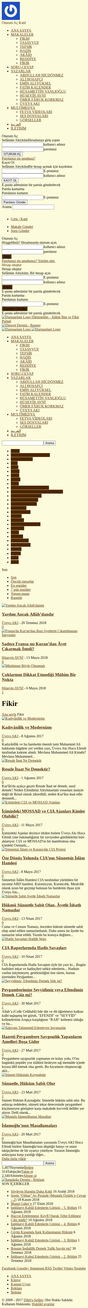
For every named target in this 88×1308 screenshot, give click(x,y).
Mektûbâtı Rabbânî (24, 500)
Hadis (15, 475)
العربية (16, 124)
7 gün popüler (21, 589)
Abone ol (30, 1176)
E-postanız (51, 171)
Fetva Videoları (22, 459)
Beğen (28, 1167)
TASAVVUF (29, 43)
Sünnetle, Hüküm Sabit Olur (28, 1083)
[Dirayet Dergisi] (21, 325)
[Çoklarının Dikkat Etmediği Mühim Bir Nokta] (23, 666)
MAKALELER (22, 34)
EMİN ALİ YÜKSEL (35, 83)
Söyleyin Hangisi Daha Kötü (31, 1191)
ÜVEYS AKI (29, 104)
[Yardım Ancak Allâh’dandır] (23, 605)
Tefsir (15, 532)
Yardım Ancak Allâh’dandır (28, 614)
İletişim (16, 1292)
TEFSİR (26, 47)
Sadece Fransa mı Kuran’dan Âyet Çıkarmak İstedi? (34, 646)
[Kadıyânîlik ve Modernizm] (23, 718)
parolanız (50, 149)
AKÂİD (26, 55)
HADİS (25, 51)
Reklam (16, 1288)
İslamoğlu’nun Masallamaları (29, 1125)
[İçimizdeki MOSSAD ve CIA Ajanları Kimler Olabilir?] (31, 802)
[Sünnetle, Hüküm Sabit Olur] (24, 1075)
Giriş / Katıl (19, 219)
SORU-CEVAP (22, 67)
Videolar (17, 536)
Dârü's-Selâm (33, 1300)
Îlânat (15, 483)
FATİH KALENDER (35, 87)
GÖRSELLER (30, 120)
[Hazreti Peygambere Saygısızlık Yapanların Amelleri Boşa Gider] (34, 1028)
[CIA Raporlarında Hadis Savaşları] (24, 939)
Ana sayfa (9, 714)
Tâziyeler (17, 528)
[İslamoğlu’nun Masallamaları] (26, 1117)
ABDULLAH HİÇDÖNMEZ (41, 75)
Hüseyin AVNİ (12, 658)
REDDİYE (28, 59)
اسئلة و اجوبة (20, 545)
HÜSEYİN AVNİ (33, 95)
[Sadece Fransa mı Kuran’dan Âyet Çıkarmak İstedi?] (44, 635)
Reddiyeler (18, 508)
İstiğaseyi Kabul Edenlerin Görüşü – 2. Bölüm (44, 1256)
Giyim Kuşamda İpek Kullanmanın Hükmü (42, 1232)
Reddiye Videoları (24, 504)
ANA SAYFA (21, 30)
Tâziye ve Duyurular (25, 524)
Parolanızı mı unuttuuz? (18, 158)
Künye (16, 1280)
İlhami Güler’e (21, 1204)
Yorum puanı (20, 594)
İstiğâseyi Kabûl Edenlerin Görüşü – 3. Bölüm (44, 1240)
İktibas (15, 479)
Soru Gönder (20, 231)
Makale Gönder (22, 227)
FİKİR (24, 63)
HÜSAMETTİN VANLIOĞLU (43, 91)
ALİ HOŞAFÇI (31, 79)
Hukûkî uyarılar (43, 1304)
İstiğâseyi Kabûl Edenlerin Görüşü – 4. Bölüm (44, 1224)
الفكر (15, 562)
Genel (15, 471)
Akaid (15, 451)
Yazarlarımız (20, 540)
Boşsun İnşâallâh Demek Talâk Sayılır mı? (41, 1248)
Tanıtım (16, 516)
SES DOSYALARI (34, 116)
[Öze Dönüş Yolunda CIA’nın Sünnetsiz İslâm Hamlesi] (34, 849)
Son (13, 577)
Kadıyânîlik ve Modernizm (27, 727)
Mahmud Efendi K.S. (26, 496)
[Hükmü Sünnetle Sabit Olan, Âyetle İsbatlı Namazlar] (31, 896)
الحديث (16, 549)
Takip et (27, 1171)
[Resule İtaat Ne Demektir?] (22, 760)
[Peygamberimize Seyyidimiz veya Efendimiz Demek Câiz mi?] (32, 981)
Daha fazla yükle (14, 1159)
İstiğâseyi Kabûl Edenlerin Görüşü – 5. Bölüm (44, 1208)
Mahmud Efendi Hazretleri (30, 488)
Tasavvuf (17, 520)
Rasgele (16, 598)
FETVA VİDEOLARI (36, 112)
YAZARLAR (21, 71)
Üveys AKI (10, 623)
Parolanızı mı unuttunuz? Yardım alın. (28, 261)
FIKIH (25, 38)
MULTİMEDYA (23, 108)
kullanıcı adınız (54, 144)
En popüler (19, 585)
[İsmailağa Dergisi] (23, 1180)
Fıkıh (14, 467)
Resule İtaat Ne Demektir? (26, 769)
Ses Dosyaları (20, 512)
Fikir (14, 463)
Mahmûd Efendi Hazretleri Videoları (37, 492)
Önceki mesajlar (22, 581)
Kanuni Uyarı (20, 1284)
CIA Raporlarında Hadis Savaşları (34, 947)
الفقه (15, 558)
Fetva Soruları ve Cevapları (30, 455)
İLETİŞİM (18, 128)
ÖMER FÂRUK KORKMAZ (42, 100)
